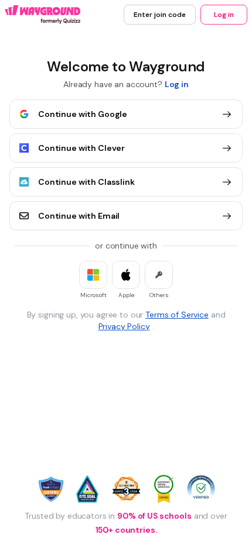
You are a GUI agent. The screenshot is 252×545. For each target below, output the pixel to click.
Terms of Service (177, 314)
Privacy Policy (124, 326)
